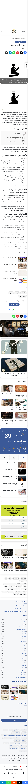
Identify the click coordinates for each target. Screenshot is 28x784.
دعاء (6, 586)
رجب (16, 293)
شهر (10, 293)
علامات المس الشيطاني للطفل (10, 490)
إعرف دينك (14, 38)
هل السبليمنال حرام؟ (12, 462)
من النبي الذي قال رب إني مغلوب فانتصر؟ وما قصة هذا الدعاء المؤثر (7, 421)
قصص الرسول (21, 672)
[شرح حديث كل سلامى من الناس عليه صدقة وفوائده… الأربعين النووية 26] (21, 388)
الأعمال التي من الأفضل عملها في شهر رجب (15, 137)
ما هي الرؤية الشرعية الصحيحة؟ (10, 257)
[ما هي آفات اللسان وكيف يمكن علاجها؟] (22, 280)
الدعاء (6, 578)
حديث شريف (11, 586)
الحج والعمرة (23, 631)
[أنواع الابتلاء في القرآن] (7, 552)
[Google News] (14, 310)
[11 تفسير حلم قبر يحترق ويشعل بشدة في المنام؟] (22, 478)
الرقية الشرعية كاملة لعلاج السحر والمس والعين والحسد (15, 583)
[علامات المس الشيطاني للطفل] (22, 492)
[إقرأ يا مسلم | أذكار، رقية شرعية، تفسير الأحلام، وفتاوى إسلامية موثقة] (14, 31)
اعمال (23, 293)
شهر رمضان (11, 591)
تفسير (24, 586)
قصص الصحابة (21, 674)
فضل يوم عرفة (23, 594)
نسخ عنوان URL (14, 304)
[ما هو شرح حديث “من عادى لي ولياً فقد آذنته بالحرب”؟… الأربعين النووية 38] (23, 687)
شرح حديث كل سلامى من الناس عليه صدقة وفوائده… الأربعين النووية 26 (21, 395)
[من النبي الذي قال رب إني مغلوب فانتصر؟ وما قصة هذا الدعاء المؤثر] (7, 415)
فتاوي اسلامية (23, 655)
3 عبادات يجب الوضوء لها (7, 393)
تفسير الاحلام (23, 638)
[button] (26, 66)
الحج (10, 578)
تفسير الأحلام (18, 586)
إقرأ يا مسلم (23, 578)
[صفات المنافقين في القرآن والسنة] (21, 565)
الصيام (23, 648)
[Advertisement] (14, 14)
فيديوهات (24, 665)
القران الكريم (23, 636)
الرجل (23, 658)
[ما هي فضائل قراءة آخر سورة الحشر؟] (21, 552)
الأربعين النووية (16, 578)
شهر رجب (22, 296)
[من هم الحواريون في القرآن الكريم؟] (22, 273)
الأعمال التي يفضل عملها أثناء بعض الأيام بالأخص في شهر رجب (14, 142)
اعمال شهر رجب (20, 135)
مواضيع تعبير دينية (21, 629)
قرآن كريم (16, 594)
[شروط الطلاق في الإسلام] (21, 415)
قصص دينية (23, 667)
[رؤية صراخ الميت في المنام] (22, 472)
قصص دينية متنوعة (20, 677)
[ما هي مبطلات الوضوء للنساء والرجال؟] (22, 266)
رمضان (24, 591)
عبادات (17, 41)
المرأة (23, 660)
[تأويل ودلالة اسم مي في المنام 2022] (22, 485)
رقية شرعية (23, 589)
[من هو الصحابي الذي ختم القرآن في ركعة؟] (21, 402)
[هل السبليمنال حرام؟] (22, 465)
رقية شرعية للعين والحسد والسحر (12, 589)
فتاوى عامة (22, 662)
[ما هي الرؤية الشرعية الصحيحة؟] (22, 259)
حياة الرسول (23, 641)
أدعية (23, 646)
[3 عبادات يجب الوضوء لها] (7, 388)
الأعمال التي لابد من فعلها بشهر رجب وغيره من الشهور (15, 139)
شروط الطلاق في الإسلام (21, 420)
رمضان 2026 (18, 591)
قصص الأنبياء (22, 670)
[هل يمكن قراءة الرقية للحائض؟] (7, 402)
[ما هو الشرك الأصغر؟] (5, 697)
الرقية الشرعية (23, 581)
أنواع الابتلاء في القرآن (8, 557)
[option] (14, 328)
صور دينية (24, 653)
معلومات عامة (21, 626)
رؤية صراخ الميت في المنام (10, 469)
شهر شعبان (4, 591)
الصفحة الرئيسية (21, 38)
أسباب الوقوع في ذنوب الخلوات (16, 331)
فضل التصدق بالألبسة (15, 185)
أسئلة (23, 622)
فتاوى (23, 650)
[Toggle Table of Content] (23, 133)
